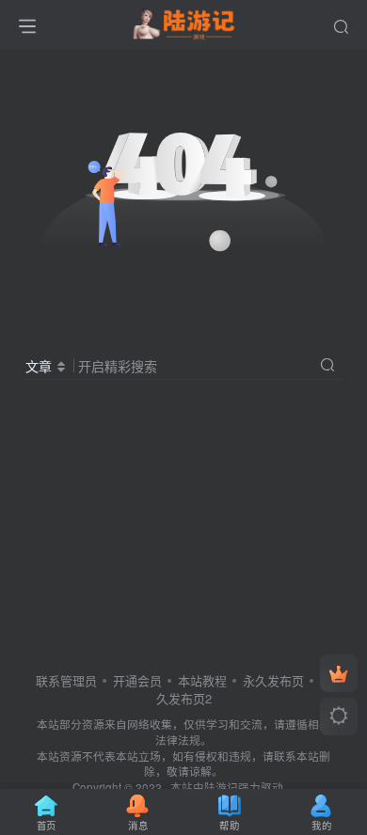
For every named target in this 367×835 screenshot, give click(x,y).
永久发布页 (273, 680)
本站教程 (202, 680)
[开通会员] (339, 673)
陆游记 (221, 787)
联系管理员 (66, 680)
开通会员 (137, 680)
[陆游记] (184, 21)
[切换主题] (339, 716)
